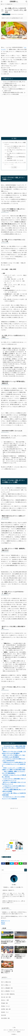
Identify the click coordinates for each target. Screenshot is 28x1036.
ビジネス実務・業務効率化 (9, 994)
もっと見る (14, 167)
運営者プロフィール (5, 920)
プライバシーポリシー (12, 1031)
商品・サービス (6, 1006)
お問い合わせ (16, 1029)
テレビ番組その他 (7, 982)
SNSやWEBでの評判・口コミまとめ (15, 160)
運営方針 (3, 922)
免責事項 (3, 923)
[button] (3, 863)
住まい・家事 (6, 1000)
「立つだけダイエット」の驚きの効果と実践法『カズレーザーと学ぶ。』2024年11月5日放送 (13, 747)
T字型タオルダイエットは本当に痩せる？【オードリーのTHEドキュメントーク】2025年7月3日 (14, 764)
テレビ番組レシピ (7, 985)
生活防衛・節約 (6, 1018)
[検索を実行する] (25, 870)
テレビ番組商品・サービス (9, 991)
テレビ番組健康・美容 (6, 14)
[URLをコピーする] (25, 863)
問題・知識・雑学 (7, 1009)
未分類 (4, 1015)
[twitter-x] (13, 1027)
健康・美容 (5, 1003)
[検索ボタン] (26, 1)
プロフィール (6, 1029)
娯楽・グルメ (6, 1012)
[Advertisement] (14, 117)
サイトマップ (22, 1029)
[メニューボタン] (1, 1)
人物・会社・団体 (7, 997)
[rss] (14, 1027)
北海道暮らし (14, 1)
